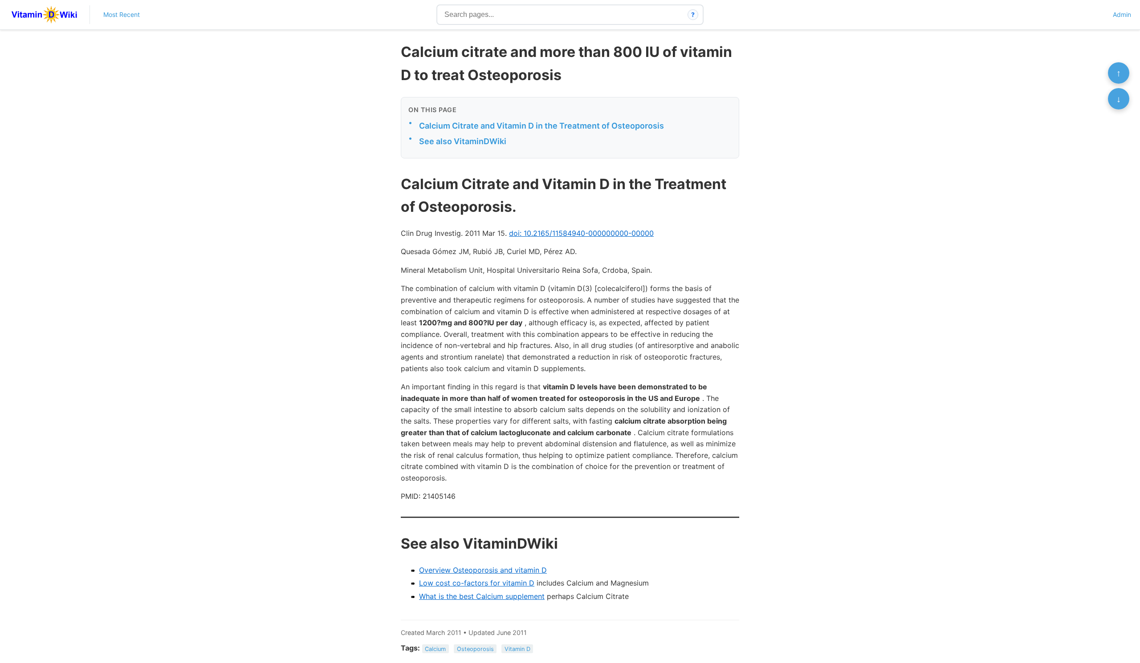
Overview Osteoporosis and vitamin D (483, 570)
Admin (1122, 14)
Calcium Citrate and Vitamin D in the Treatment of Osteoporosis (541, 125)
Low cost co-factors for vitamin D (476, 582)
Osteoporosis (475, 648)
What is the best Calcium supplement (482, 596)
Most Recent (121, 14)
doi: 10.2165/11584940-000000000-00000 (581, 233)
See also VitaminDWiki (462, 141)
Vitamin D (517, 648)
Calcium (435, 648)
